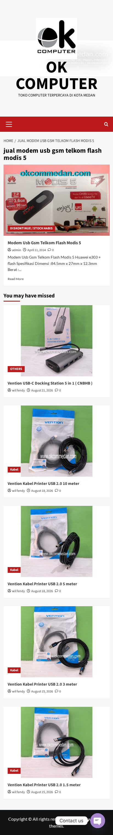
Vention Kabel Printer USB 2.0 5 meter (42, 584)
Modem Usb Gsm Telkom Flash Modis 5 (44, 243)
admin (16, 250)
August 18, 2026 (42, 490)
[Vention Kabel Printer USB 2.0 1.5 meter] (57, 742)
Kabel (14, 469)
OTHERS (16, 369)
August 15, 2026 (42, 691)
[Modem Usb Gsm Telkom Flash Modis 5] (57, 200)
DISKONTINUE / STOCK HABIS (31, 228)
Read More (16, 279)
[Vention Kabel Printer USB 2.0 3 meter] (57, 641)
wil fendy (18, 390)
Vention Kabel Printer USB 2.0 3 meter (42, 684)
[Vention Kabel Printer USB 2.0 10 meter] (57, 441)
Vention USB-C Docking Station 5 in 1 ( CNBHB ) (50, 383)
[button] (9, 123)
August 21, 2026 (42, 390)
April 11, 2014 (36, 250)
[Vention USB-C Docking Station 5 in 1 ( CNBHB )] (57, 340)
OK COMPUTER (57, 76)
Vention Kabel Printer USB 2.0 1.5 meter (44, 785)
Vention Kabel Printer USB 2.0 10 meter (43, 484)
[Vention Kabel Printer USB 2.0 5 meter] (57, 541)
